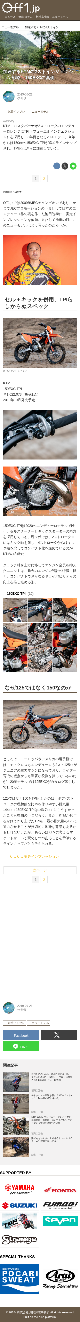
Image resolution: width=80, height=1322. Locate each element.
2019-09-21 (24, 94)
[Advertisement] (34, 915)
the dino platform (45, 1316)
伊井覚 (21, 98)
